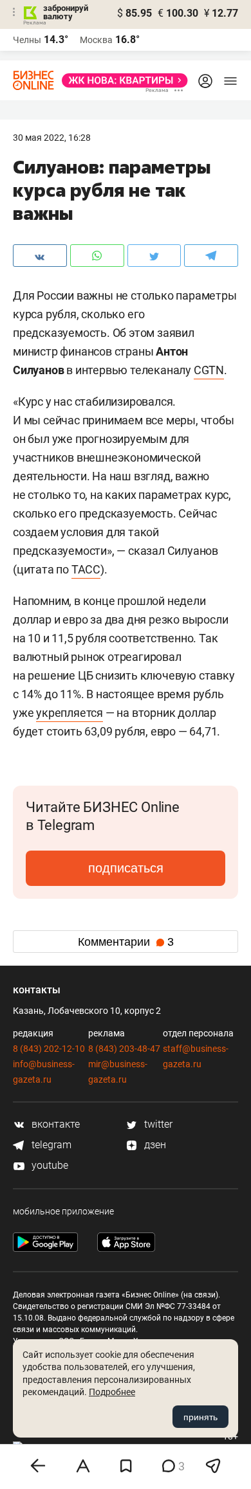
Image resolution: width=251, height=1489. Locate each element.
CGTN (209, 370)
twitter (157, 1124)
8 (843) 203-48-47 (124, 1048)
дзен (154, 1145)
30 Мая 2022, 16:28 (52, 137)
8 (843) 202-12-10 (49, 1048)
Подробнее (112, 1392)
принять (200, 1417)
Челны (27, 40)
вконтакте (54, 1124)
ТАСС (85, 569)
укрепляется (69, 712)
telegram (50, 1145)
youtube (48, 1165)
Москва (96, 40)
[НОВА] (121, 80)
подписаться (125, 868)
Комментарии (126, 941)
